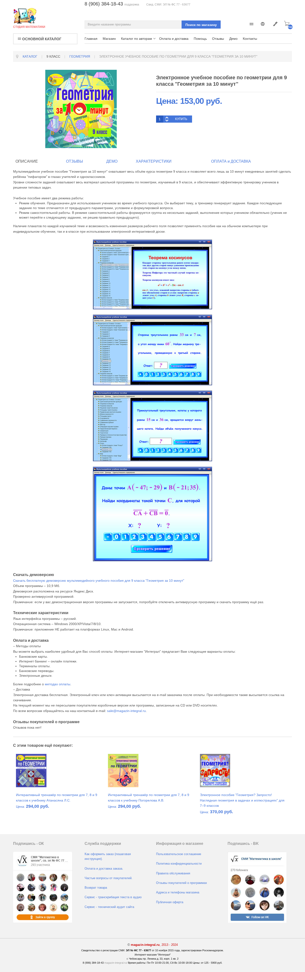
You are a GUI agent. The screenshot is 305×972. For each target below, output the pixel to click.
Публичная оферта (169, 902)
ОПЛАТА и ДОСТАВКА (231, 161)
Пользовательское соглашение (178, 854)
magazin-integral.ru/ (115, 962)
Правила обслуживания (173, 873)
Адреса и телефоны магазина (177, 892)
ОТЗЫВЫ (74, 161)
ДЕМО (111, 161)
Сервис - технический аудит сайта (109, 907)
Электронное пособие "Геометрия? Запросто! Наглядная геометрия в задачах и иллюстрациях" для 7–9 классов (242, 800)
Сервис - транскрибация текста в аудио (113, 897)
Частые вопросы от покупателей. (108, 878)
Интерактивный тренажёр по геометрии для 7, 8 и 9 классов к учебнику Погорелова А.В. (148, 797)
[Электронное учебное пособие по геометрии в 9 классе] (81, 109)
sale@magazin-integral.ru (126, 711)
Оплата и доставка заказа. (104, 868)
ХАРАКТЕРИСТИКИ (154, 161)
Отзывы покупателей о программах (181, 883)
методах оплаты (57, 684)
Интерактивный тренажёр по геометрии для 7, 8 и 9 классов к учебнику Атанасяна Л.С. (56, 797)
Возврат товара (96, 887)
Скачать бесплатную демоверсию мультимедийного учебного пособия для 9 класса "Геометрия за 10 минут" (98, 580)
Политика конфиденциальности (179, 863)
